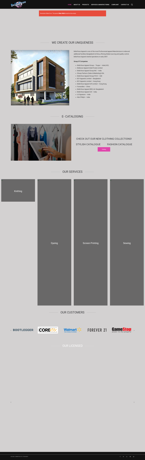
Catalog (104, 149)
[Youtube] (130, 456)
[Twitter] (123, 456)
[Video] (133, 456)
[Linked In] (126, 456)
